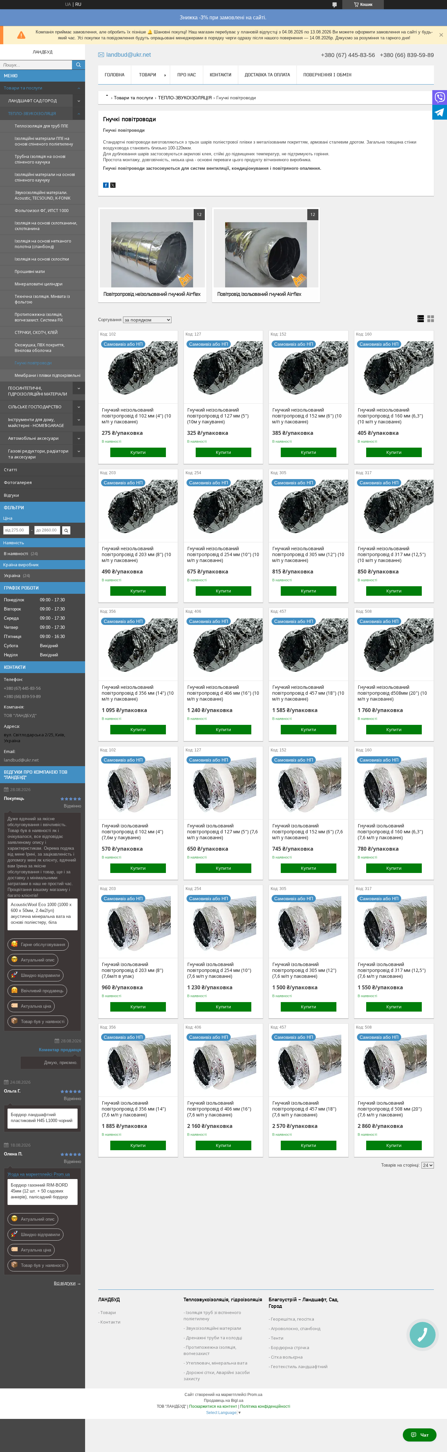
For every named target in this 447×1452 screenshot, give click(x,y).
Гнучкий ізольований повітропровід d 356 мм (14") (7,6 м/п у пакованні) (134, 1109)
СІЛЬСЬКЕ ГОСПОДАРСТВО (35, 407)
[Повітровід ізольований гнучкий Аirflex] (266, 255)
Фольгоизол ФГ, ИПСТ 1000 (41, 210)
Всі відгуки (65, 1283)
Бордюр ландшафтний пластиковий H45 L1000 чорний (41, 1117)
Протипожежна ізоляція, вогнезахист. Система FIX (39, 317)
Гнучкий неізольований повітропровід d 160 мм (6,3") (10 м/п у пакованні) (390, 416)
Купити (138, 452)
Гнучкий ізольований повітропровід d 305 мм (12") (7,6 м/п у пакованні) (304, 970)
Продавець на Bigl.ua (223, 1400)
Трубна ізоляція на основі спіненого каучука (40, 159)
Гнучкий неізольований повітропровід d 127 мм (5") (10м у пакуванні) (218, 416)
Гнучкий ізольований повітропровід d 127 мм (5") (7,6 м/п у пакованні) (222, 832)
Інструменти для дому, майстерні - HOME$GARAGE (36, 422)
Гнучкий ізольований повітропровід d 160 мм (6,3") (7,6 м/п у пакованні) (390, 832)
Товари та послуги (23, 88)
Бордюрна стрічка (290, 1347)
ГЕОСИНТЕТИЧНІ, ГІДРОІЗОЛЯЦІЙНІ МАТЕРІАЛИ (37, 391)
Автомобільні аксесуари (33, 438)
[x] (113, 186)
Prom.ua (254, 1394)
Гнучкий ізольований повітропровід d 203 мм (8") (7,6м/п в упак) (132, 970)
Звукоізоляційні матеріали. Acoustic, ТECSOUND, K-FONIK (42, 195)
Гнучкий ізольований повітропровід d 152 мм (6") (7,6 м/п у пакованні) (307, 832)
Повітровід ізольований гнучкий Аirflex (259, 294)
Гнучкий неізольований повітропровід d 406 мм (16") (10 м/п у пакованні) (223, 693)
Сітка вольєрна (287, 1357)
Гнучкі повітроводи (33, 363)
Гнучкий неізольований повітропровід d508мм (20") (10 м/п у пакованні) (392, 693)
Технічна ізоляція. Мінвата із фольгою (42, 299)
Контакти (110, 1322)
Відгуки (11, 495)
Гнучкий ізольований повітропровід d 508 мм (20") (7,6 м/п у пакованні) (390, 1109)
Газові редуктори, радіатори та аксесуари (38, 454)
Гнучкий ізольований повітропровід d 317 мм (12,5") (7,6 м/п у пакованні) (392, 970)
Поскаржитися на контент (213, 1406)
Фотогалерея (18, 482)
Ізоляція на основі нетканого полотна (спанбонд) (43, 243)
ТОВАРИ (147, 74)
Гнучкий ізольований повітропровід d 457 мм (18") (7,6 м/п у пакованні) (304, 1109)
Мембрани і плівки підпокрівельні (47, 375)
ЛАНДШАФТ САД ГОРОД (32, 101)
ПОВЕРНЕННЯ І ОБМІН (327, 74)
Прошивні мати (30, 271)
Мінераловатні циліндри (39, 284)
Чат (424, 1435)
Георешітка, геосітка (292, 1319)
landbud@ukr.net (21, 760)
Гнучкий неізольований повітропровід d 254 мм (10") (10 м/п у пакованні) (223, 554)
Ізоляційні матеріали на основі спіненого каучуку (45, 177)
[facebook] (106, 186)
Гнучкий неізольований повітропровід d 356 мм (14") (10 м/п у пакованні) (138, 693)
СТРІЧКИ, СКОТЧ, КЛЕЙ (36, 332)
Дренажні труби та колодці (214, 1338)
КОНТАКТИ (220, 74)
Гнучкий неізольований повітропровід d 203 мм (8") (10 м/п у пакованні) (136, 554)
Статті (10, 470)
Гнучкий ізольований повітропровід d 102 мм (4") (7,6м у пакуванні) (132, 832)
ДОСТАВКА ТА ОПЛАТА (267, 74)
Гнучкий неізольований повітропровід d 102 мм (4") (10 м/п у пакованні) (136, 416)
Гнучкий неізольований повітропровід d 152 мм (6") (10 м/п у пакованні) (307, 416)
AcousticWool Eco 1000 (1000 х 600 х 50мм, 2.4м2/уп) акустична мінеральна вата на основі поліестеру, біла (41, 913)
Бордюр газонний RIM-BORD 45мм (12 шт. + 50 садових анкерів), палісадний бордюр (39, 1191)
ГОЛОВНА (114, 74)
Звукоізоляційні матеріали (213, 1328)
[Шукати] (78, 65)
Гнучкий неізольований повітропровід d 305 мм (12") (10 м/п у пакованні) (308, 554)
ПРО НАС (186, 74)
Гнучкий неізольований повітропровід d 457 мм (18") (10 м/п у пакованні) (308, 693)
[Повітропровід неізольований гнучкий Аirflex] (152, 255)
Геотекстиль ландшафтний (299, 1366)
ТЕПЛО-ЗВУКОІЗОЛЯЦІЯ (32, 113)
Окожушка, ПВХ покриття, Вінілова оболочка (39, 347)
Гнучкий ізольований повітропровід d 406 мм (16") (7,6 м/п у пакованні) (219, 1109)
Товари (108, 1312)
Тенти (277, 1338)
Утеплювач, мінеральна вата (216, 1363)
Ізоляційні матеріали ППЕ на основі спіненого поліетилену (44, 141)
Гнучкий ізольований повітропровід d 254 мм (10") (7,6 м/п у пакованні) (219, 970)
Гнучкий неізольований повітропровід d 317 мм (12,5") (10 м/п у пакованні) (392, 554)
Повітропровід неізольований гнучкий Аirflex (151, 294)
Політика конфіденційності (265, 1406)
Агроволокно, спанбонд (295, 1328)
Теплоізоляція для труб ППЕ (41, 126)
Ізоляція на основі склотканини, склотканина (46, 225)
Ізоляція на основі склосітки (42, 259)
